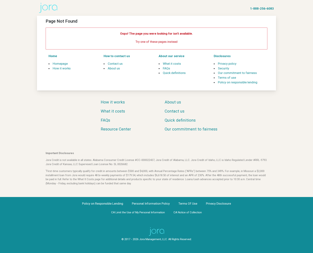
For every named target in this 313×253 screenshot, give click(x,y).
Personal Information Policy (151, 203)
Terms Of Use (187, 203)
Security (223, 68)
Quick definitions (174, 73)
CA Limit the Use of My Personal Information (138, 212)
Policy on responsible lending (237, 82)
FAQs (166, 68)
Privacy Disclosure (218, 203)
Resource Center (116, 129)
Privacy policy (227, 63)
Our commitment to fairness (237, 73)
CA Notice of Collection (188, 212)
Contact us (115, 63)
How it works (62, 68)
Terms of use (227, 77)
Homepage (60, 63)
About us (114, 68)
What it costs (172, 63)
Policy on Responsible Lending (102, 203)
